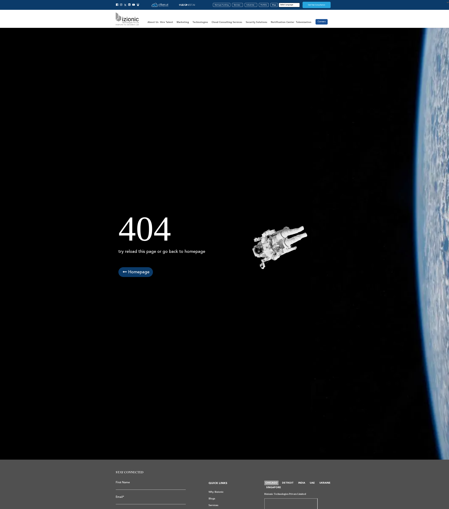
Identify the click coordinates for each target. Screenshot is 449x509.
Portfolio (263, 5)
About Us (153, 22)
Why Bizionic (216, 492)
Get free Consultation (316, 5)
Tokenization (303, 22)
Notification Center (282, 22)
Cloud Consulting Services (227, 22)
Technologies (200, 22)
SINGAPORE (273, 487)
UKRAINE (324, 483)
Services (237, 5)
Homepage (138, 272)
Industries (250, 5)
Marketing (183, 22)
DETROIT (288, 483)
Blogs (274, 5)
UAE (312, 483)
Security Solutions (256, 22)
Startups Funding (222, 5)
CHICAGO (271, 483)
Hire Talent (166, 22)
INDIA (301, 483)
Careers (322, 21)
